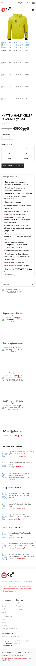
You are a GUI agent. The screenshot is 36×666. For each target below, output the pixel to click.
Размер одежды (7, 144)
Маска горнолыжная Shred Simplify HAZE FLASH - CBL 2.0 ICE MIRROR (21, 545)
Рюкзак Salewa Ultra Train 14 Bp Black (19, 534)
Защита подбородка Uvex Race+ (13, 344)
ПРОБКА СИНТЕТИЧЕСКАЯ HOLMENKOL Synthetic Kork (18, 494)
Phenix (18, 606)
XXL (9, 158)
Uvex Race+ (12, 373)
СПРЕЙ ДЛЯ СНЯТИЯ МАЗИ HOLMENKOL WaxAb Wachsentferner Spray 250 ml (19, 475)
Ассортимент (6, 652)
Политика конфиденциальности (18, 658)
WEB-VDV (5, 658)
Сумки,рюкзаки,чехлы (9, 629)
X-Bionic (19, 609)
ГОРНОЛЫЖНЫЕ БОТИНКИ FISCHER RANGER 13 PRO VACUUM (21, 555)
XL (26, 153)
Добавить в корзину (13, 166)
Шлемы (4, 620)
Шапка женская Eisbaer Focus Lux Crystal (20, 463)
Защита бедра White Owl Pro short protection (12, 314)
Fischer (4, 606)
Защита (4, 626)
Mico (17, 612)
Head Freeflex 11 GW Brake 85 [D (13, 402)
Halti (17, 603)
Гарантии (5, 655)
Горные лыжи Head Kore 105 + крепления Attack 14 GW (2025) (19, 516)
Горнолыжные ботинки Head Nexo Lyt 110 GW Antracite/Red (21, 453)
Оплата (26, 652)
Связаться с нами (17, 655)
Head (3, 603)
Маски (4, 623)
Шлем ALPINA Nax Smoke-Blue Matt (19, 505)
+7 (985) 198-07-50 (24, 2)
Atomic (4, 612)
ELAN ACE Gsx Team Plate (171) (12, 432)
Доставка (17, 652)
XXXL (26, 158)
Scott (3, 609)
